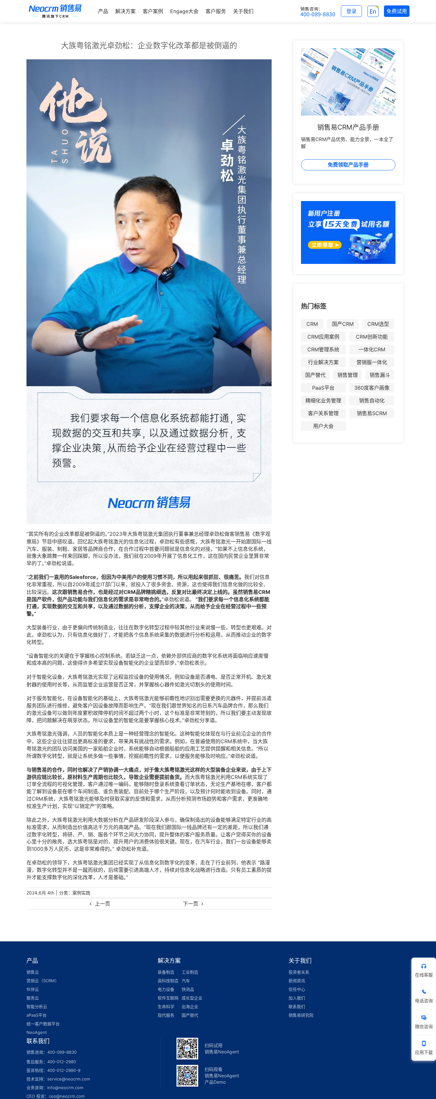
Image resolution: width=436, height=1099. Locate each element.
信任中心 (297, 989)
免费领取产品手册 (348, 164)
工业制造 (190, 972)
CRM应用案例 (323, 336)
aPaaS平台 (36, 1015)
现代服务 (166, 1015)
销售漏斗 (380, 375)
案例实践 (81, 892)
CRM (312, 324)
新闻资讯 (297, 980)
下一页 (190, 904)
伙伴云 (32, 989)
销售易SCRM (372, 413)
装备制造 (166, 972)
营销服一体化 (372, 362)
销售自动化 (372, 400)
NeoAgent (36, 1032)
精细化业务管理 (323, 400)
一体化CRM (371, 349)
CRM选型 (378, 324)
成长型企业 (192, 997)
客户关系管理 (323, 413)
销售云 (32, 972)
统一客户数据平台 (43, 1023)
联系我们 (297, 1006)
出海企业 (190, 1006)
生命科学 (166, 1006)
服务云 (32, 997)
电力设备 (166, 989)
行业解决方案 (323, 362)
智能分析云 (36, 1006)
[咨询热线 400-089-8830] (317, 11)
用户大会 (323, 426)
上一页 (102, 904)
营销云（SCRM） (42, 980)
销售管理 (347, 375)
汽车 (186, 980)
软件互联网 (168, 997)
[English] (373, 11)
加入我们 (297, 997)
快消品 (188, 989)
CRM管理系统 (323, 349)
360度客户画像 (371, 388)
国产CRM (343, 324)
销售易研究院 (301, 1015)
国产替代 (315, 375)
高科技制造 (168, 980)
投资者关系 (299, 972)
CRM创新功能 (372, 336)
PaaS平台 (323, 388)
